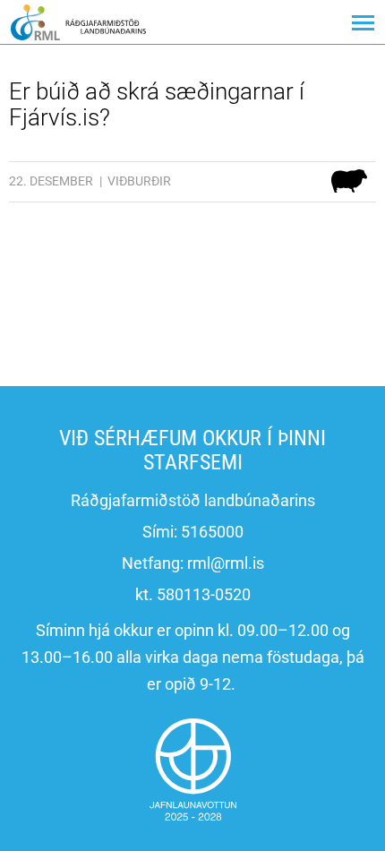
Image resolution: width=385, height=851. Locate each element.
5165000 (212, 531)
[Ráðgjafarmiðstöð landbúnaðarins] (78, 22)
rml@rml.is (225, 563)
